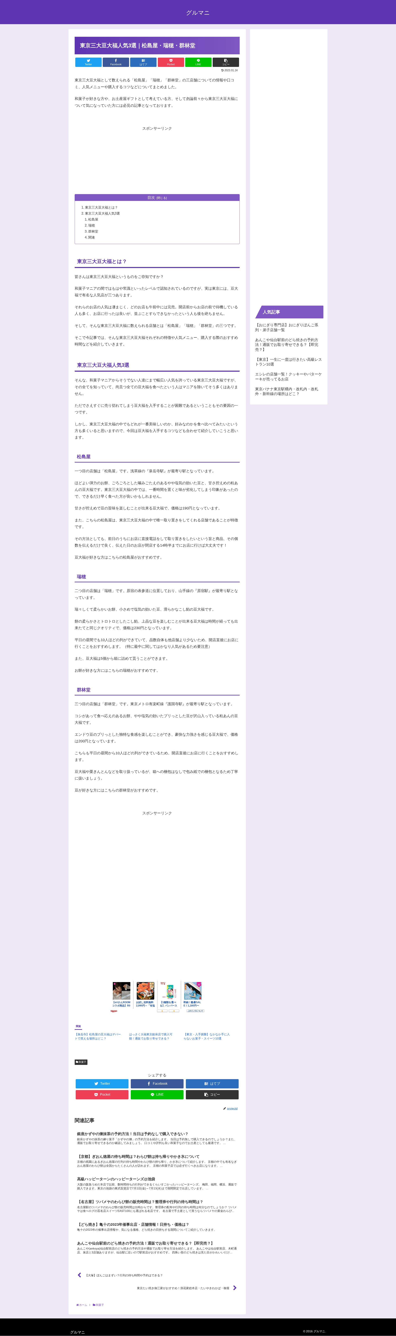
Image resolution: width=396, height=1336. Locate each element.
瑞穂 (91, 225)
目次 (151, 198)
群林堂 (93, 231)
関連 (91, 237)
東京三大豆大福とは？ (101, 207)
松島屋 (93, 219)
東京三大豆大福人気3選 (102, 213)
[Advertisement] (157, 161)
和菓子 (82, 1062)
